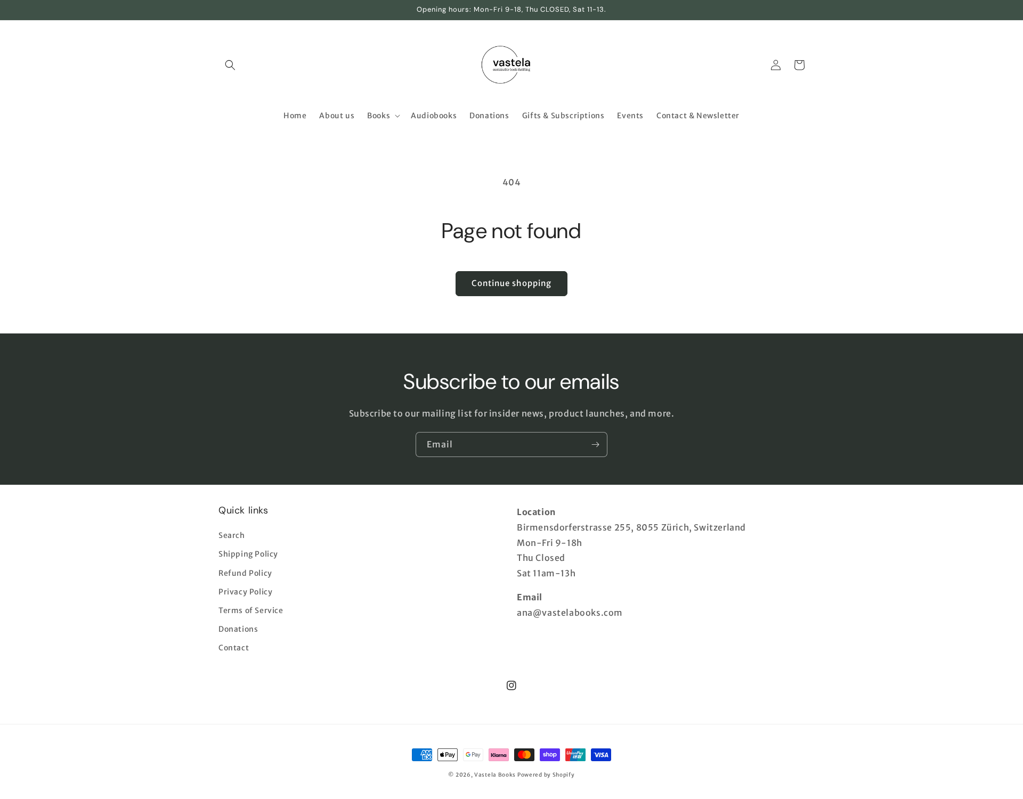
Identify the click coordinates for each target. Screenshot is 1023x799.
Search (231, 535)
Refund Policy (245, 573)
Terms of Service (250, 610)
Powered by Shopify (546, 774)
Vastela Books (495, 774)
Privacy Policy (245, 592)
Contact (233, 648)
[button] (230, 65)
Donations (238, 629)
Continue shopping (511, 283)
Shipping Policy (248, 554)
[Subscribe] (595, 444)
